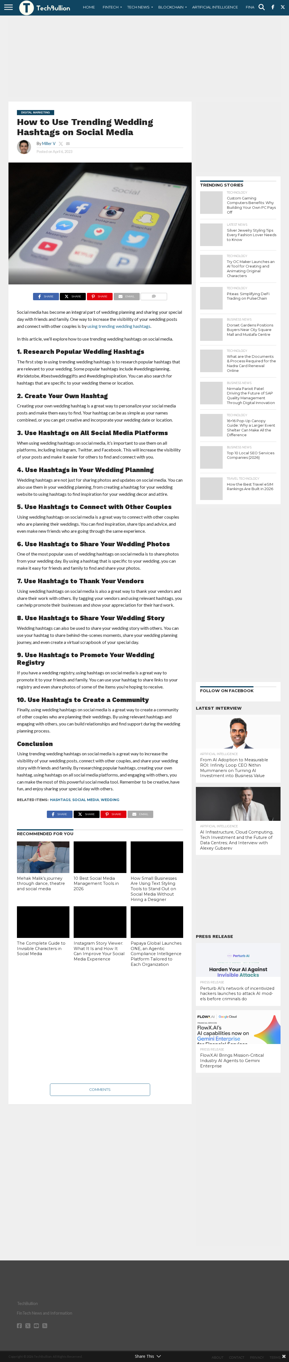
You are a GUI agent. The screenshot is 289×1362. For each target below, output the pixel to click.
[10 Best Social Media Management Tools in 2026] (100, 857)
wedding (110, 800)
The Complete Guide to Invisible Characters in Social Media (41, 948)
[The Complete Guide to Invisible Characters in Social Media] (43, 922)
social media (85, 800)
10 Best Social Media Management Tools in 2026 (96, 883)
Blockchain (170, 7)
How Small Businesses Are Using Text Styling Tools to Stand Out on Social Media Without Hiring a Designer (154, 889)
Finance (254, 7)
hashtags (60, 800)
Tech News (138, 7)
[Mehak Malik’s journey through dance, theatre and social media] (43, 857)
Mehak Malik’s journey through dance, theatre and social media (41, 883)
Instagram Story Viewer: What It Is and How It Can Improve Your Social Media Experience (99, 951)
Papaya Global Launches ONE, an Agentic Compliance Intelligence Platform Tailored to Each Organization (156, 954)
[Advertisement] (144, 57)
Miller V (49, 143)
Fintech (111, 7)
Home (89, 7)
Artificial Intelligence (215, 7)
